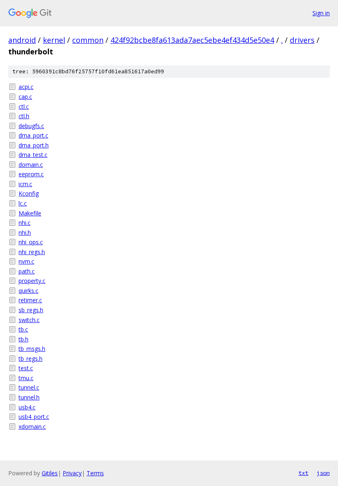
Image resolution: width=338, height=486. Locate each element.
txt (303, 473)
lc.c (23, 203)
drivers (302, 40)
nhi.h (25, 232)
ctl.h (24, 116)
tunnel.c (29, 387)
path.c (27, 271)
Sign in (321, 13)
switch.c (29, 320)
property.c (32, 281)
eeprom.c (31, 174)
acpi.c (26, 87)
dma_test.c (33, 155)
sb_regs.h (31, 310)
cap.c (25, 96)
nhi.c (25, 223)
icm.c (25, 184)
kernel (54, 40)
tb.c (23, 329)
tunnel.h (29, 397)
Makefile (30, 213)
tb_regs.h (30, 358)
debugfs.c (31, 126)
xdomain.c (32, 426)
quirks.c (28, 290)
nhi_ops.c (31, 242)
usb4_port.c (34, 417)
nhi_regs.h (32, 252)
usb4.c (27, 407)
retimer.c (30, 300)
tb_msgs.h (32, 349)
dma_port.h (34, 145)
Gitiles (50, 473)
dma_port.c (33, 135)
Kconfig (29, 193)
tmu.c (26, 378)
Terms (95, 473)
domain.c (31, 164)
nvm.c (26, 261)
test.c (26, 368)
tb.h (23, 339)
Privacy (72, 473)
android (22, 40)
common (87, 40)
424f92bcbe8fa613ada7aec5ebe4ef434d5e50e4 (192, 40)
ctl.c (24, 106)
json (323, 473)
